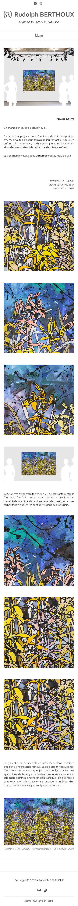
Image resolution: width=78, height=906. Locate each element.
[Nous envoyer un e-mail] (35, 3)
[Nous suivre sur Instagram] (40, 3)
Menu (39, 35)
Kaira (50, 900)
